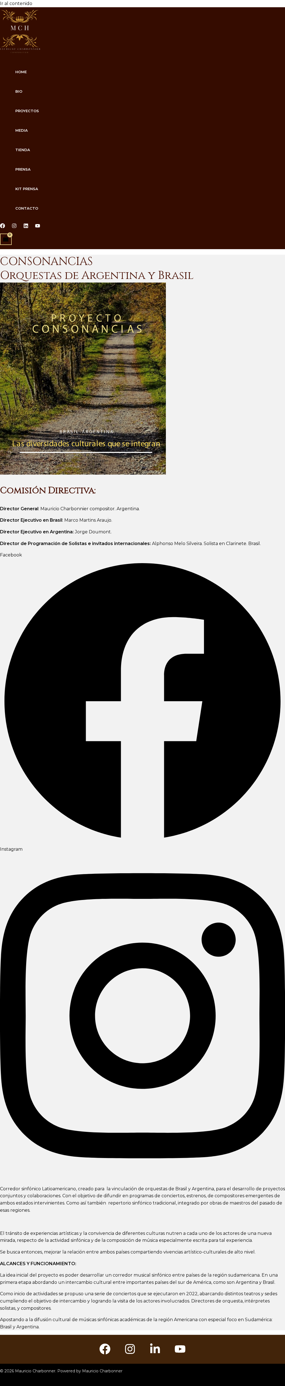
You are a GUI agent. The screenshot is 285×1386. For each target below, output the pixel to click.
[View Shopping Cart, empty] (6, 239)
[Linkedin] (25, 226)
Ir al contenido (16, 3)
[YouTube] (180, 1353)
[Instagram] (14, 226)
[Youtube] (37, 226)
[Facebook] (2, 226)
